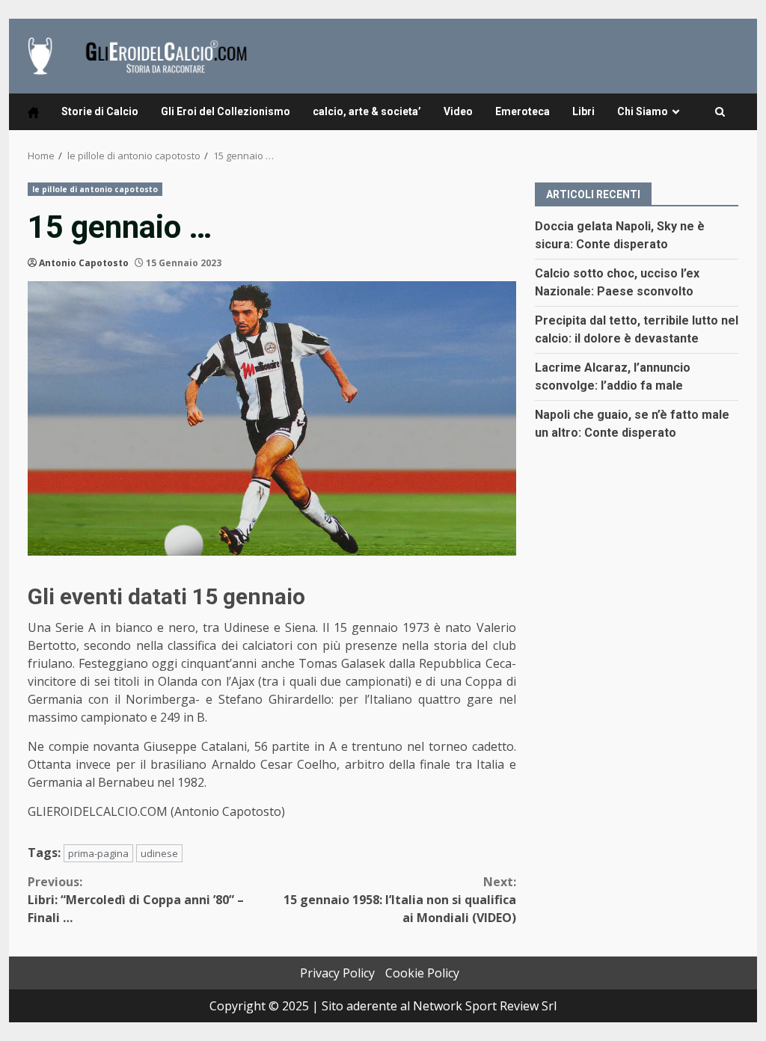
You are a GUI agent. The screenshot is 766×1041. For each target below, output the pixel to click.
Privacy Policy (337, 973)
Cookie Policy (422, 973)
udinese (159, 853)
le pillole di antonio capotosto (95, 189)
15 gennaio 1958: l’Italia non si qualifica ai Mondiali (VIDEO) (399, 899)
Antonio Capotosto (84, 263)
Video (458, 111)
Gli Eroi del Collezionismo (225, 111)
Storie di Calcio (99, 111)
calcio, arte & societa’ (367, 111)
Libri (583, 111)
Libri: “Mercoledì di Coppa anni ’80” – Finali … (136, 899)
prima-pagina (98, 853)
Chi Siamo (642, 111)
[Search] (720, 112)
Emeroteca (522, 111)
